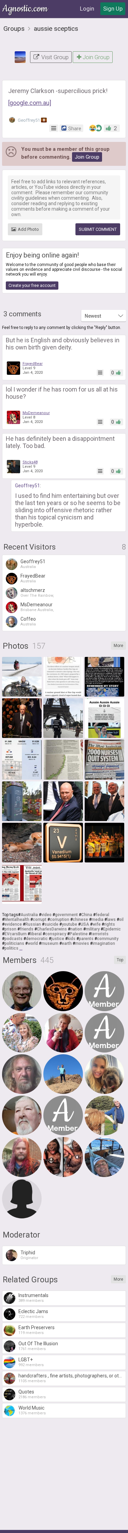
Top (120, 959)
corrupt (39, 919)
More (118, 645)
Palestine (79, 933)
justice (57, 938)
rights (109, 924)
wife (97, 924)
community (107, 938)
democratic (37, 938)
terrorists (100, 933)
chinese (80, 919)
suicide (51, 924)
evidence (13, 924)
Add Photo (28, 229)
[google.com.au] (29, 102)
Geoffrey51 (31, 120)
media (97, 919)
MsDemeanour (36, 413)
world (33, 943)
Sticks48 (30, 462)
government (66, 914)
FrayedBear (33, 363)
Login (87, 8)
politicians (14, 943)
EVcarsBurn (15, 933)
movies (82, 943)
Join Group (96, 57)
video (46, 914)
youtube (69, 924)
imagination (104, 943)
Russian (33, 924)
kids (71, 938)
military (93, 929)
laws (111, 919)
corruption (59, 919)
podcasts (13, 938)
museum (49, 943)
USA (85, 924)
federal (102, 914)
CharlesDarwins (52, 929)
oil (121, 919)
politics (11, 948)
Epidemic (112, 929)
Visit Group (54, 57)
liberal (36, 933)
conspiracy (55, 933)
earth (67, 943)
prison (10, 929)
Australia (29, 914)
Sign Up (113, 8)
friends (26, 929)
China (86, 914)
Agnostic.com (25, 8)
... (21, 948)
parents (86, 938)
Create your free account (32, 285)
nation (76, 929)
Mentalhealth (16, 919)
